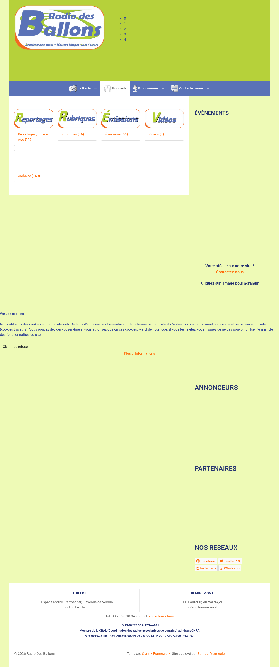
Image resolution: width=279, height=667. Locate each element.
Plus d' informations (139, 353)
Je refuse (21, 346)
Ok (5, 346)
